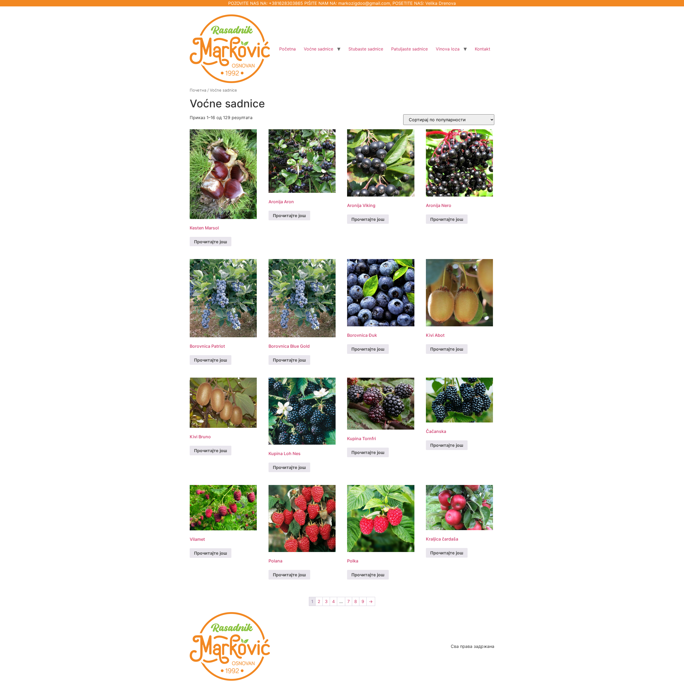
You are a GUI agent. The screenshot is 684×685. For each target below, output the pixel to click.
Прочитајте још (210, 241)
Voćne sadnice (318, 49)
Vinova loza (448, 49)
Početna (287, 49)
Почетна (198, 90)
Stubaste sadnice (365, 49)
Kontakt (482, 49)
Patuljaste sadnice (409, 49)
